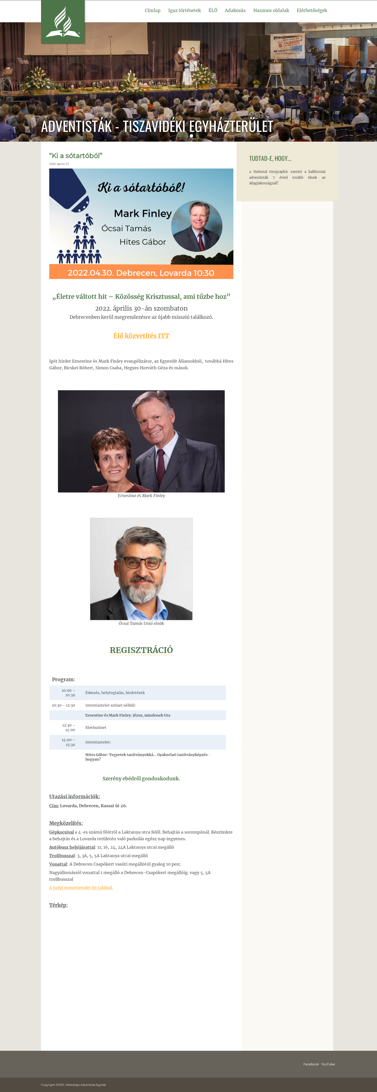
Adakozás (235, 10)
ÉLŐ (213, 10)
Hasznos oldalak (271, 10)
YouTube (328, 1064)
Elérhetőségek (312, 10)
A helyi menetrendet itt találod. (81, 887)
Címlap (153, 10)
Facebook (311, 1064)
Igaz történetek (184, 10)
